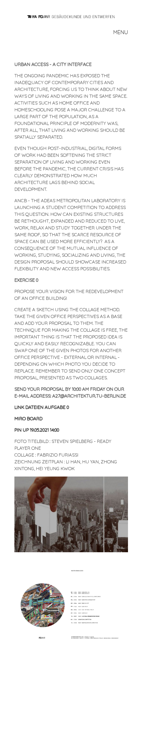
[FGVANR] (74, 16)
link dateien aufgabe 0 (41, 407)
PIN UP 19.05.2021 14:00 (36, 430)
